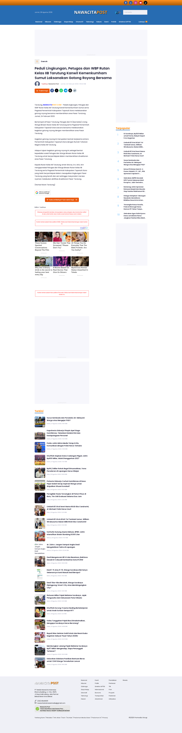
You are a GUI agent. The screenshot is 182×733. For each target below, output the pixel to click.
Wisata (125, 680)
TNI (110, 686)
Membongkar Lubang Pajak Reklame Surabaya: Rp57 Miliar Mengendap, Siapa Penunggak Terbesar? (67, 648)
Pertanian (112, 683)
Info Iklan (57, 718)
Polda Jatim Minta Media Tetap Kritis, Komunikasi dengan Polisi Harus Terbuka (64, 444)
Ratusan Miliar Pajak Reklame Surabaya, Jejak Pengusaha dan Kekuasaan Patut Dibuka (66, 596)
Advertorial (98, 699)
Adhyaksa (112, 699)
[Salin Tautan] (75, 90)
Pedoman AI (96, 718)
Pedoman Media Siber (82, 718)
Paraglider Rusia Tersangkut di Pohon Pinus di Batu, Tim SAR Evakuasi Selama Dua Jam (66, 495)
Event (106, 22)
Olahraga (57, 22)
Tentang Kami (40, 718)
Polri (110, 690)
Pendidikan (112, 680)
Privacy (105, 718)
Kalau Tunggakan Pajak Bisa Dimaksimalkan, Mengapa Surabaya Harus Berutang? (66, 621)
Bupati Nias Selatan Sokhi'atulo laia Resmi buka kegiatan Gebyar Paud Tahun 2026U (67, 634)
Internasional (99, 690)
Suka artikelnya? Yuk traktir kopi (61, 200)
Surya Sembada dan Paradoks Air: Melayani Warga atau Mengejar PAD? (66, 419)
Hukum (99, 22)
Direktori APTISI (125, 22)
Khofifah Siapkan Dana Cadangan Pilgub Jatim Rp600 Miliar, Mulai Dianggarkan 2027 (67, 457)
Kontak (69, 718)
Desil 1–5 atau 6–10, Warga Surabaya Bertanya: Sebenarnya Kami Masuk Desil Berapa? (67, 571)
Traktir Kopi (43, 91)
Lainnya (142, 22)
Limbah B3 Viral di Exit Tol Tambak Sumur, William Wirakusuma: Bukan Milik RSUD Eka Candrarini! (68, 520)
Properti (111, 693)
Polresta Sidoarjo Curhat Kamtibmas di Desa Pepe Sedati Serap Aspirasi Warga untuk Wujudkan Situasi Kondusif (66, 484)
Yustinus (44, 84)
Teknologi (90, 22)
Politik (113, 22)
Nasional (38, 22)
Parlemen (112, 696)
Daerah (44, 61)
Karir (64, 718)
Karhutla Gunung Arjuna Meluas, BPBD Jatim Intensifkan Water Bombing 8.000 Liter (66, 533)
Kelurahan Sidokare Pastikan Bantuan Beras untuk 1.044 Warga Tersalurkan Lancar (66, 659)
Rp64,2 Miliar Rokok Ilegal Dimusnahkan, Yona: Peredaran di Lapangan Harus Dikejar (66, 469)
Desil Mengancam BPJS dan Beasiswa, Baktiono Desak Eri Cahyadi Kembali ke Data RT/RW (67, 558)
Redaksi (49, 718)
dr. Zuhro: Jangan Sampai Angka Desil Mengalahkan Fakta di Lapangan (63, 545)
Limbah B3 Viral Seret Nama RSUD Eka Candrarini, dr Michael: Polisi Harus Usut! (68, 507)
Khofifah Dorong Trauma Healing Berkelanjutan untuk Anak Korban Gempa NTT (67, 609)
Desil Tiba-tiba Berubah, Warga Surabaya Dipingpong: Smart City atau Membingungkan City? (66, 585)
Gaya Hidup (68, 22)
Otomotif (79, 22)
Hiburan (48, 22)
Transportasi (99, 696)
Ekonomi (98, 693)
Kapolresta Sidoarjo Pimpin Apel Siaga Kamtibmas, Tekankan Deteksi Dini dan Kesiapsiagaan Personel (63, 433)
